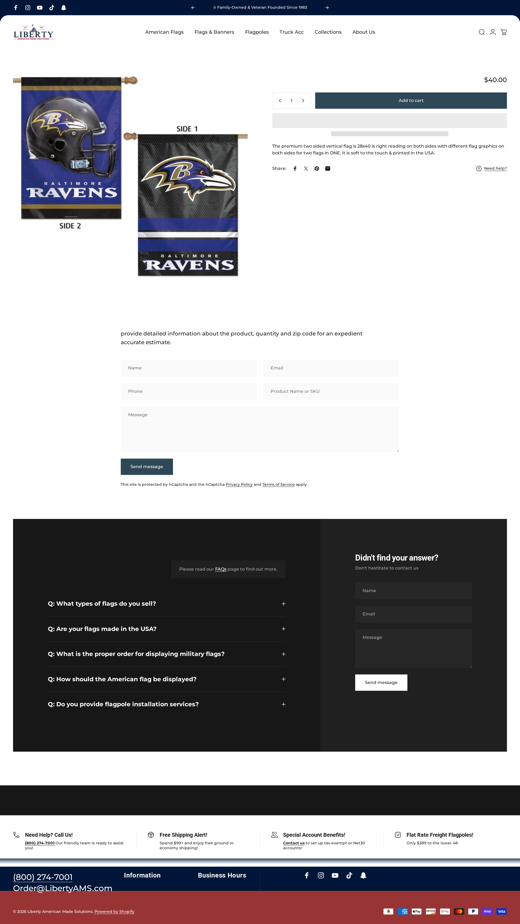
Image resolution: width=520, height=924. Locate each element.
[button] (389, 120)
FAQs (221, 569)
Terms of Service (278, 484)
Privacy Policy (239, 484)
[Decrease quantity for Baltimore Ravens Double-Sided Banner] (279, 100)
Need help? (495, 168)
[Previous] (193, 7)
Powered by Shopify (114, 911)
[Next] (327, 7)
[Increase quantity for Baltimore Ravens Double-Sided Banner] (304, 100)
